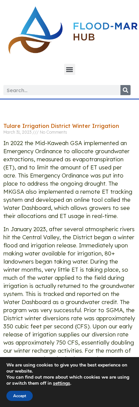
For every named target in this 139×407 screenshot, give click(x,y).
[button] (69, 69)
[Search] (125, 90)
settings (61, 383)
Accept (19, 396)
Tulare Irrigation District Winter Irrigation (61, 126)
